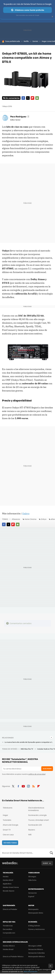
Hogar (5, 815)
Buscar (51, 853)
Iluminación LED (35, 825)
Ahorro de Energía (10, 825)
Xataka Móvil (8, 880)
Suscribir (47, 768)
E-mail (37, 98)
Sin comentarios (12, 98)
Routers (31, 829)
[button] (19, 116)
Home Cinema (30, 519)
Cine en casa (8, 834)
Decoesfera (7, 929)
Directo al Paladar (10, 909)
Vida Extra (32, 880)
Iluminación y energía (37, 815)
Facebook (23, 98)
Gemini (35, 41)
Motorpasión (33, 909)
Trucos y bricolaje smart (38, 820)
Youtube (23, 786)
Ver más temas (10, 842)
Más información (30, 971)
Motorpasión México (36, 956)
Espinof (31, 896)
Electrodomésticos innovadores (36, 808)
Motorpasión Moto (35, 913)
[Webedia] (10, 864)
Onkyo (25, 513)
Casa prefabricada (12, 41)
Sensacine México (35, 949)
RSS (33, 786)
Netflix (26, 41)
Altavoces (16, 519)
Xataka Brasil (8, 949)
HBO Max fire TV (27, 749)
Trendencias (8, 925)
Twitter (28, 98)
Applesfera (7, 883)
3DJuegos (32, 876)
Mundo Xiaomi (8, 891)
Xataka (5, 876)
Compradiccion (9, 933)
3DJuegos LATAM (35, 945)
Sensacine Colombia (36, 953)
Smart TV (7, 829)
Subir (45, 863)
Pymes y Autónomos (36, 929)
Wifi (29, 834)
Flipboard (32, 98)
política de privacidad (36, 774)
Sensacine (32, 893)
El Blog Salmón (34, 925)
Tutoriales (7, 820)
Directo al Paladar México (13, 956)
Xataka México (9, 945)
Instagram (28, 786)
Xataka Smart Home (11, 887)
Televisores (7, 807)
